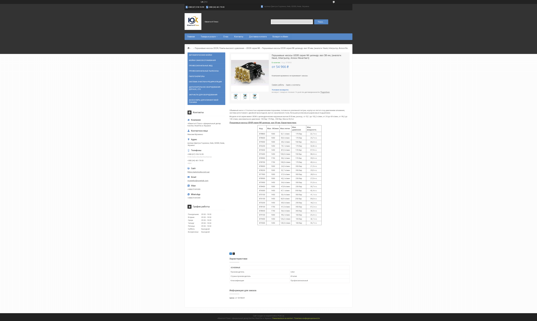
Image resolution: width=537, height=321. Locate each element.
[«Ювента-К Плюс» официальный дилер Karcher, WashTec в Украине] (193, 21)
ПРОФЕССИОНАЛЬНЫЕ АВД (200, 66)
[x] (234, 254)
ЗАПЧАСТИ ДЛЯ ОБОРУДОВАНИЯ (203, 95)
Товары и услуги (208, 36)
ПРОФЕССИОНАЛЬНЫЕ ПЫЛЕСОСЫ (204, 71)
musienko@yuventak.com (198, 181)
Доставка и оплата (258, 36)
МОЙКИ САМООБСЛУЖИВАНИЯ (202, 60)
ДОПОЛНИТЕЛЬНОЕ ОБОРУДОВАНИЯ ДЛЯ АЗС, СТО (204, 88)
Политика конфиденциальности (307, 318)
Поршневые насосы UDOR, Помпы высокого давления (219, 48)
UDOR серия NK (253, 48)
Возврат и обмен (280, 36)
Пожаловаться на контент (282, 318)
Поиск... (321, 22)
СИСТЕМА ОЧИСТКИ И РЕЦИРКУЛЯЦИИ (205, 82)
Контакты (238, 36)
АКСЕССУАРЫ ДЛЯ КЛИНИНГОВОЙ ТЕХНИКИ (203, 101)
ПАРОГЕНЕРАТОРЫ (197, 76)
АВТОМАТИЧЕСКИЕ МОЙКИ (200, 55)
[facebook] (230, 254)
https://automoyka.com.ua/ (199, 172)
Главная (191, 36)
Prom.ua (281, 316)
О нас (225, 36)
